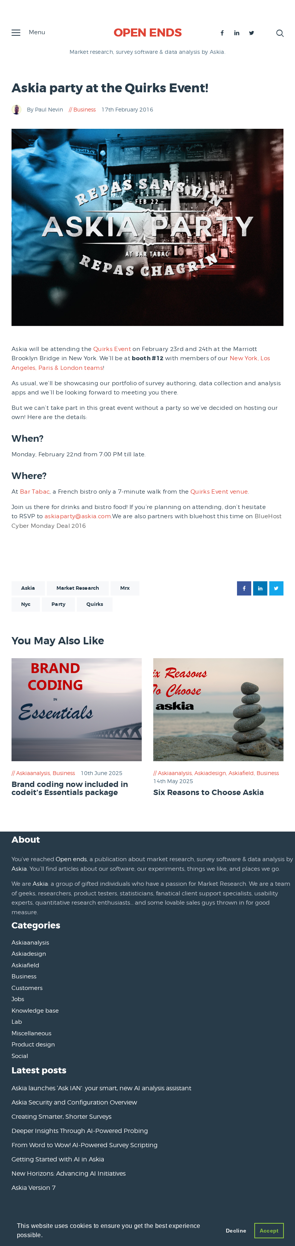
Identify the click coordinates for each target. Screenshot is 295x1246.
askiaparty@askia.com (78, 516)
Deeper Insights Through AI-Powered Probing (80, 1131)
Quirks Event (112, 349)
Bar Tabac (35, 491)
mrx (125, 588)
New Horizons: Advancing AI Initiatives (69, 1173)
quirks (94, 604)
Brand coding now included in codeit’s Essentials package (70, 788)
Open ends (71, 859)
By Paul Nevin (46, 109)
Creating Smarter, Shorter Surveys (61, 1116)
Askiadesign (210, 773)
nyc (25, 604)
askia (28, 588)
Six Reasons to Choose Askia (208, 793)
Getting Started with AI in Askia (58, 1159)
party (58, 604)
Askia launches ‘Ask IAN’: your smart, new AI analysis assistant (101, 1088)
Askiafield (241, 773)
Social (20, 1056)
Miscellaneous (31, 1033)
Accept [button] (269, 1231)
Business (84, 109)
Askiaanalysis (33, 773)
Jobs (18, 999)
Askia (19, 868)
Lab (17, 1021)
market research (77, 588)
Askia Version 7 (34, 1187)
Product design (33, 1044)
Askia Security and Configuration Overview (74, 1102)
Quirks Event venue (219, 491)
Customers (27, 988)
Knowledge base (35, 1010)
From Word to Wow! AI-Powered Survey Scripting (84, 1145)
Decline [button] (236, 1231)
